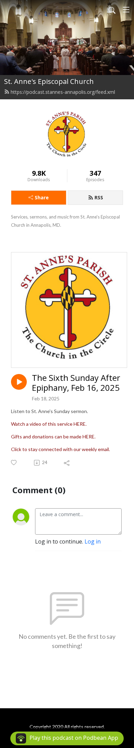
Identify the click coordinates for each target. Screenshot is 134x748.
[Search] (112, 9)
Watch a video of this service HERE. (49, 424)
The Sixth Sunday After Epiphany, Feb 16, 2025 (76, 383)
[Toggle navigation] (126, 9)
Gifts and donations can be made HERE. (53, 436)
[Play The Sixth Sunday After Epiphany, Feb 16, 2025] (19, 382)
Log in (93, 541)
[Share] (67, 462)
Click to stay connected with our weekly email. (60, 449)
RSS (98, 197)
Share (42, 197)
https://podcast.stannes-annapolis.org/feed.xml (63, 92)
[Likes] (14, 462)
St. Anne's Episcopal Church (49, 81)
